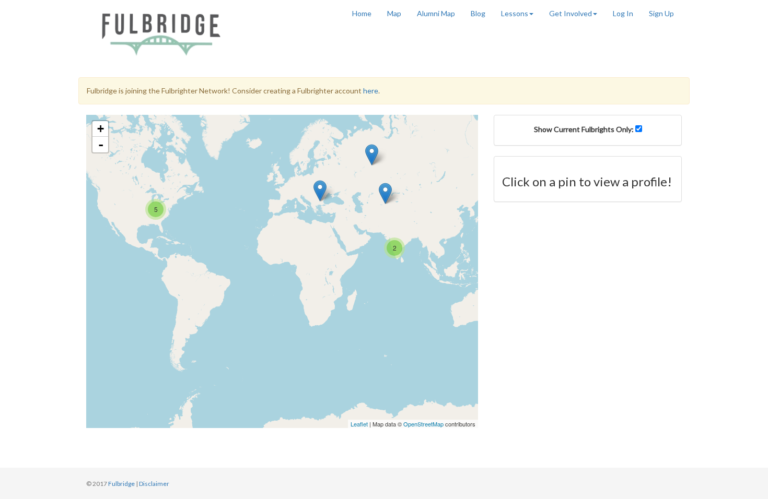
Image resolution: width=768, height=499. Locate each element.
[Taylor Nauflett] (385, 193)
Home (361, 13)
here (370, 90)
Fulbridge (121, 484)
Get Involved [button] (570, 13)
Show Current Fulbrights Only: (584, 129)
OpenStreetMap (423, 424)
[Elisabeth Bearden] (320, 190)
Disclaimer (154, 484)
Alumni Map (436, 13)
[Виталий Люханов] (371, 154)
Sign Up (661, 13)
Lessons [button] (514, 13)
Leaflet (359, 424)
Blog (478, 13)
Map (394, 13)
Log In (623, 13)
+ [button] (100, 128)
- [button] (100, 144)
